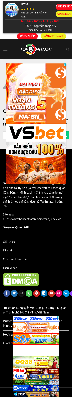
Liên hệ (7, 250)
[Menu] (5, 49)
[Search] (67, 49)
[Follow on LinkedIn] (44, 293)
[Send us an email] (21, 293)
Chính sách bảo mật (15, 259)
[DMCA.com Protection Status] (21, 279)
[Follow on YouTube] (51, 293)
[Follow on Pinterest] (36, 293)
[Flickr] (58, 293)
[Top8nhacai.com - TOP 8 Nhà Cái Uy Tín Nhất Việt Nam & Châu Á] (36, 49)
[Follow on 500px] (66, 293)
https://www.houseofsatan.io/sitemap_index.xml (32, 219)
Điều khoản (10, 268)
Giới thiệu (9, 242)
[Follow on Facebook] (6, 293)
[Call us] (29, 293)
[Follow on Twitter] (14, 293)
